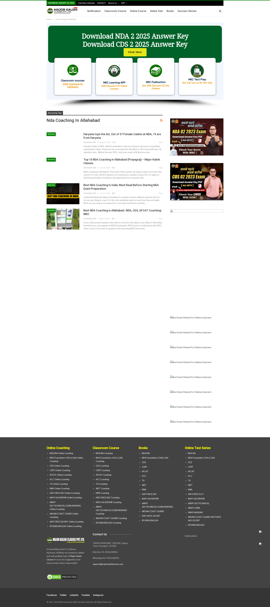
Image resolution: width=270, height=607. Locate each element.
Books (170, 11)
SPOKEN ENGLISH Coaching (108, 522)
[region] (135, 65)
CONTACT (101, 3)
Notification (94, 11)
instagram (98, 595)
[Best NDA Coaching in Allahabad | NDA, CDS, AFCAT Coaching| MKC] (63, 219)
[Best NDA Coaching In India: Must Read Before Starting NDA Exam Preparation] (63, 193)
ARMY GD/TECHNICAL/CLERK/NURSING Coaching (111, 510)
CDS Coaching (102, 465)
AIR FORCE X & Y (196, 494)
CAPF (144, 467)
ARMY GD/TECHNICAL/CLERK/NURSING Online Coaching (65, 505)
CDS (144, 462)
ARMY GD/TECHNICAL (198, 503)
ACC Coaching (102, 479)
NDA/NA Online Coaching (61, 453)
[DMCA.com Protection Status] (62, 577)
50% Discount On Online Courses (114, 87)
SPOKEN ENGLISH (150, 520)
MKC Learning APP (114, 82)
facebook (52, 595)
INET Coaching (102, 488)
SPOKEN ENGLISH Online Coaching (65, 526)
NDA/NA (51, 134)
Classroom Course (115, 11)
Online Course (138, 11)
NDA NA (192, 453)
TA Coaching (101, 484)
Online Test (156, 11)
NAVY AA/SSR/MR (150, 498)
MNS (144, 489)
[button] (135, 61)
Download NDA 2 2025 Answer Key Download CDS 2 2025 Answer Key (135, 40)
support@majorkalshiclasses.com (108, 564)
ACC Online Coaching (59, 479)
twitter (63, 595)
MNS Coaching (102, 493)
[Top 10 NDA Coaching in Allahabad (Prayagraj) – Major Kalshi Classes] (63, 168)
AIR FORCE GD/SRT (151, 516)
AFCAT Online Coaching (61, 475)
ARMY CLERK (194, 508)
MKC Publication (156, 82)
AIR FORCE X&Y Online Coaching (65, 493)
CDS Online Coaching (59, 465)
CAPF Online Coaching (60, 470)
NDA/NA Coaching (104, 453)
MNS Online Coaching (59, 488)
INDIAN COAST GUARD (153, 511)
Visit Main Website (86, 3)
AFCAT (145, 471)
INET (144, 485)
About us (112, 3)
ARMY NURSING (195, 512)
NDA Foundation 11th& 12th (155, 458)
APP (123, 3)
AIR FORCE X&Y (149, 494)
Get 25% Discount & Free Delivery (155, 87)
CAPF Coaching (103, 470)
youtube (86, 595)
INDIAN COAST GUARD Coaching (111, 518)
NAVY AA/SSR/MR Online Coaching (66, 497)
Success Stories (187, 11)
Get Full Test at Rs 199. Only (197, 82)
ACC (144, 476)
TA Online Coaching (59, 484)
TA (143, 480)
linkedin (74, 595)
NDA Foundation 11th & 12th (201, 458)
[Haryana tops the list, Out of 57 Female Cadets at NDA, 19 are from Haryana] (63, 142)
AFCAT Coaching (103, 475)
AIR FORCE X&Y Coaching (107, 497)
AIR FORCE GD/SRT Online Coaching (66, 521)
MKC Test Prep (197, 79)
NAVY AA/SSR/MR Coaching (108, 502)
